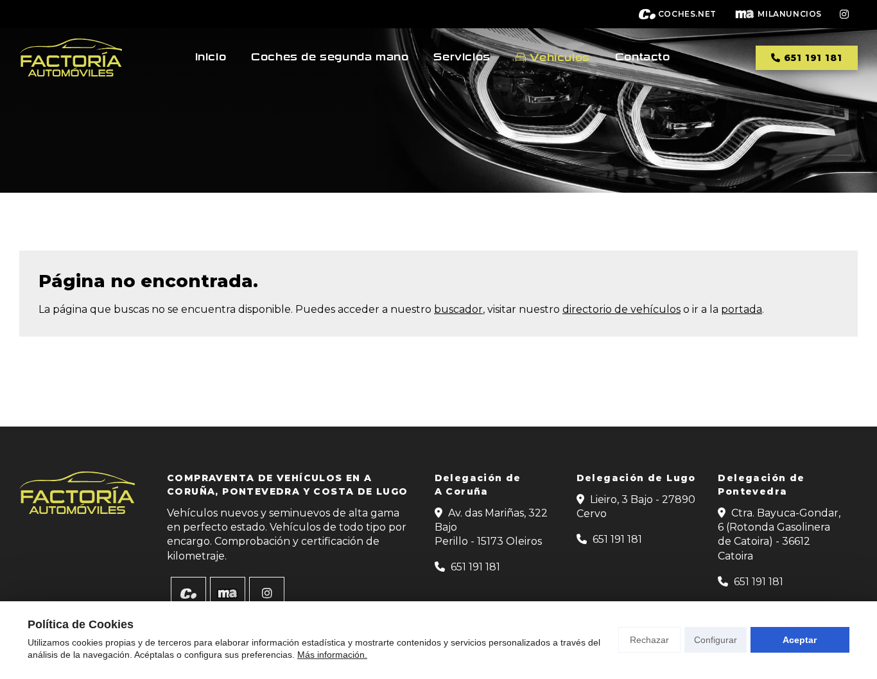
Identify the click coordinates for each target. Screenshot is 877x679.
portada (741, 309)
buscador (458, 309)
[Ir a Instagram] (844, 14)
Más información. (332, 654)
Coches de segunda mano (329, 57)
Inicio (211, 57)
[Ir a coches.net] (188, 593)
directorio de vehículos (621, 309)
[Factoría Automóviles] (70, 57)
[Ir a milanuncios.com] (227, 593)
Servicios (461, 57)
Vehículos (559, 57)
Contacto (642, 57)
